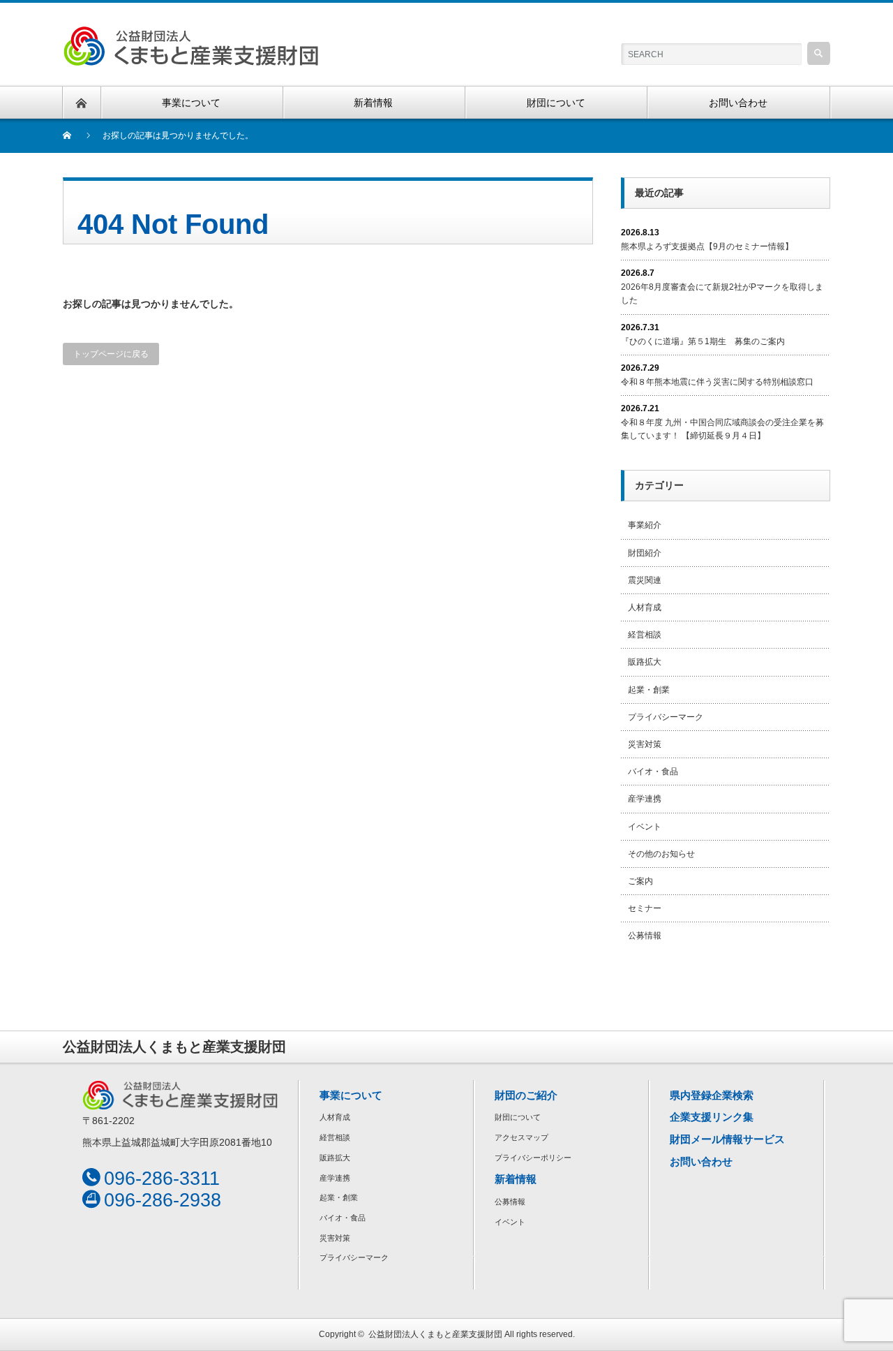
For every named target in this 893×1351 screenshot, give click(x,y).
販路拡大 (644, 662)
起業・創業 (649, 690)
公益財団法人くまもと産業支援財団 (435, 1334)
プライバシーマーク (665, 717)
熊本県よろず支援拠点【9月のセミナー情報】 (707, 246)
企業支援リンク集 (711, 1117)
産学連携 (644, 799)
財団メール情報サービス (727, 1139)
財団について (518, 1117)
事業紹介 (644, 525)
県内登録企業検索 (711, 1095)
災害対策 (644, 744)
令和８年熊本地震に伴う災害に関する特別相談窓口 (717, 382)
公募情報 (644, 935)
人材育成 (644, 607)
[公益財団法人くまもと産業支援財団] (190, 33)
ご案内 (640, 881)
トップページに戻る (111, 354)
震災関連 (644, 580)
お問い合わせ (701, 1161)
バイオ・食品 (653, 771)
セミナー (644, 908)
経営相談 (644, 635)
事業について (351, 1095)
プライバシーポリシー (533, 1157)
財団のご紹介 (526, 1095)
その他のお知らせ (661, 854)
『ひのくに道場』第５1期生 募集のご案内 (703, 341)
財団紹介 (644, 553)
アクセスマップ (521, 1137)
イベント (644, 827)
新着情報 (515, 1179)
